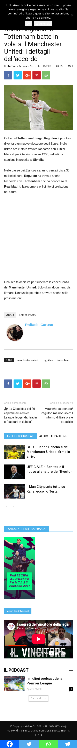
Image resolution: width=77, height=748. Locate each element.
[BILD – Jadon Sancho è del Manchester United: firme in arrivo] (14, 452)
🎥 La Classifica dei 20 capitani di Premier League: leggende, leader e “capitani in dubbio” (20, 415)
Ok (28, 23)
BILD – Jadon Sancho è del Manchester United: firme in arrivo (48, 451)
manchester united (27, 360)
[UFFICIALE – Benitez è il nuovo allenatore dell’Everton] (14, 471)
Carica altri (37, 698)
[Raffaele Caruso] (15, 332)
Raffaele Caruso (17, 65)
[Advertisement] (38, 238)
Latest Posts (27, 315)
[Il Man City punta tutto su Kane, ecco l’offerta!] (14, 491)
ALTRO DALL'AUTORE (53, 436)
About (10, 315)
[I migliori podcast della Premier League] (14, 683)
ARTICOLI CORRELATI (20, 436)
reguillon (48, 360)
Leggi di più (43, 23)
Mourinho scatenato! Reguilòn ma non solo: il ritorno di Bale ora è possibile (57, 415)
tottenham (63, 360)
